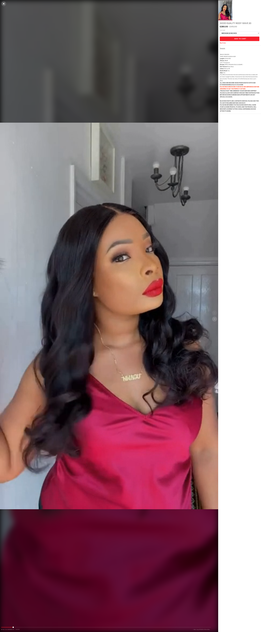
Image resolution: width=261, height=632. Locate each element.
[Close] (3, 3)
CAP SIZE (222, 30)
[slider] (106, 627)
